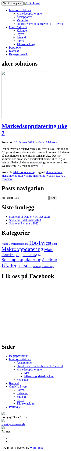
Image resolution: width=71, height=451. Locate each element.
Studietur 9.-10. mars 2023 (25, 220)
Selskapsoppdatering (21, 259)
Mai (26, 372)
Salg (39, 255)
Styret (20, 34)
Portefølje (15, 47)
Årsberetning (48, 266)
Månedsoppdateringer (30, 13)
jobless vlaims (23, 175)
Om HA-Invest (18, 27)
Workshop (37, 266)
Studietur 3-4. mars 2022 (24, 223)
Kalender (22, 30)
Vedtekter (22, 20)
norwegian (48, 175)
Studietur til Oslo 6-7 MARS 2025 (29, 216)
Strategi (21, 37)
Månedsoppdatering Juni (39, 376)
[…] (40, 165)
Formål (21, 40)
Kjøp (55, 243)
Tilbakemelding (26, 44)
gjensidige (8, 175)
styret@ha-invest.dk (13, 424)
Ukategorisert (17, 265)
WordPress (36, 447)
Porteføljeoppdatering (19, 254)
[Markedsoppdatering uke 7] (25, 116)
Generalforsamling (19, 243)
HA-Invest (40, 243)
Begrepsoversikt (18, 54)
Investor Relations (20, 10)
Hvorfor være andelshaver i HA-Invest (40, 23)
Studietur (49, 260)
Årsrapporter (24, 17)
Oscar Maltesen (47, 142)
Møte (48, 249)
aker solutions (54, 172)
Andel (5, 243)
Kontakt (14, 51)
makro (37, 175)
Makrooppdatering (24, 172)
